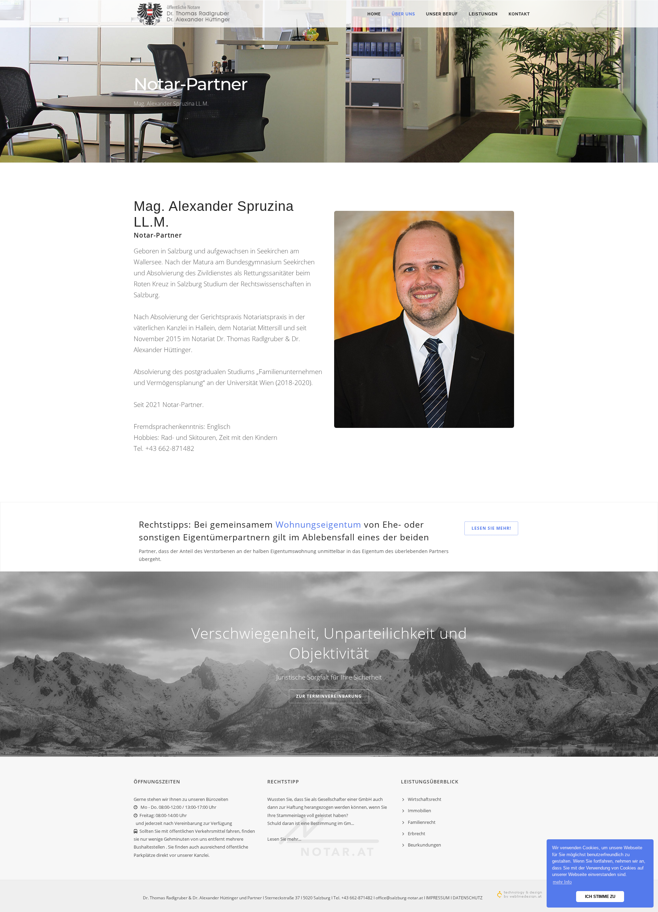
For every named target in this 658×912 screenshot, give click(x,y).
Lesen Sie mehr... (284, 839)
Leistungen (483, 14)
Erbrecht (416, 833)
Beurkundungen (424, 845)
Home (374, 14)
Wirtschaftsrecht (424, 799)
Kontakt (519, 14)
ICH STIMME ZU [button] (600, 896)
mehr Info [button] (562, 882)
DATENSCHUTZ (468, 898)
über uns (403, 14)
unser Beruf (442, 14)
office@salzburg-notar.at (399, 898)
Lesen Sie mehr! (491, 528)
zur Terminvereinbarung (329, 696)
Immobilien (419, 810)
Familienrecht (422, 822)
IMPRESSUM (438, 898)
